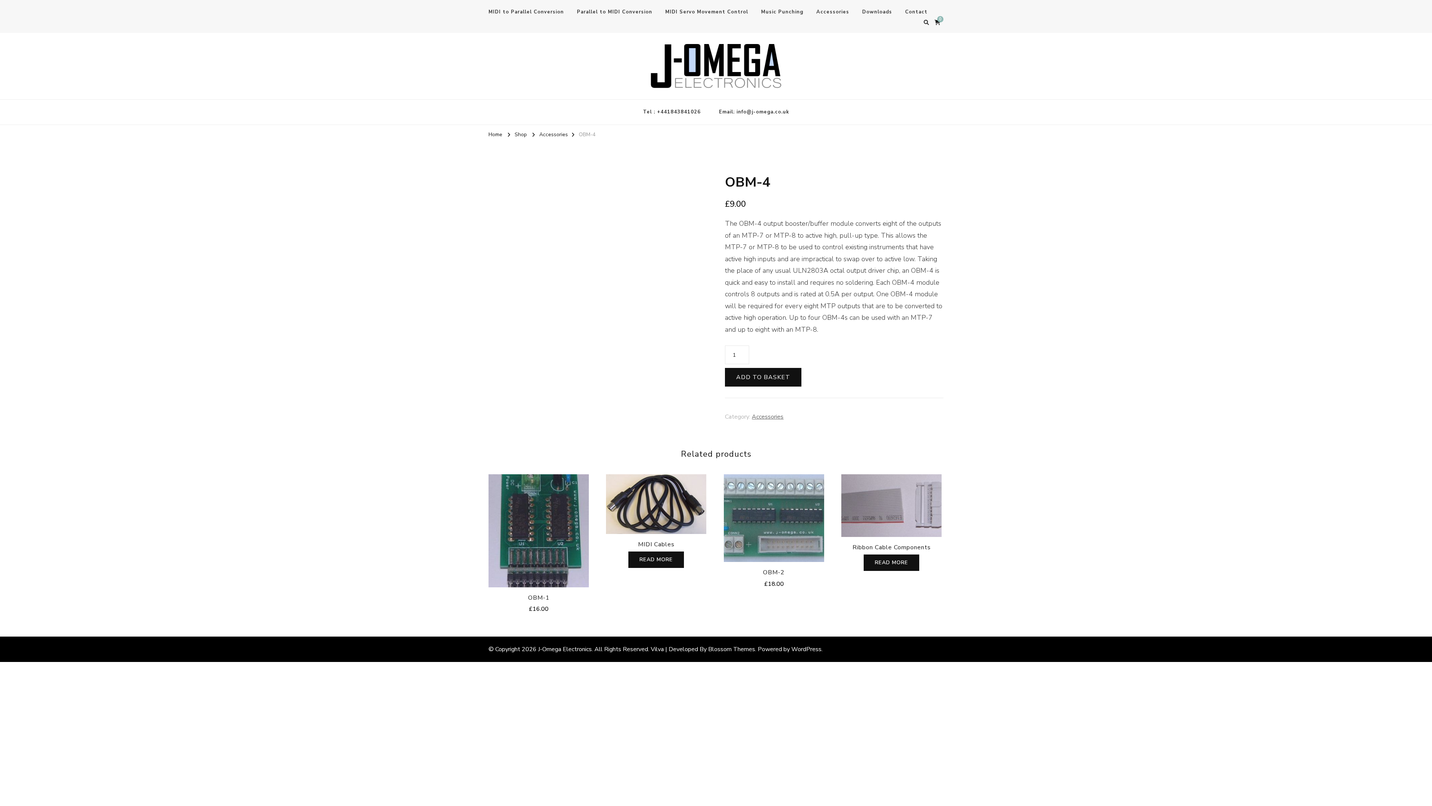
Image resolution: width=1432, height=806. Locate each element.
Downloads (877, 12)
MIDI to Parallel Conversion (526, 12)
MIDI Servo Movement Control (706, 12)
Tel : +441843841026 (672, 112)
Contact (916, 12)
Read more (656, 559)
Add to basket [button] (538, 528)
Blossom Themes (731, 649)
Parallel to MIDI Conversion (614, 12)
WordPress (806, 649)
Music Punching (782, 12)
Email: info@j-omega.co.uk (754, 112)
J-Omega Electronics (565, 649)
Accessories (832, 12)
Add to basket (763, 377)
